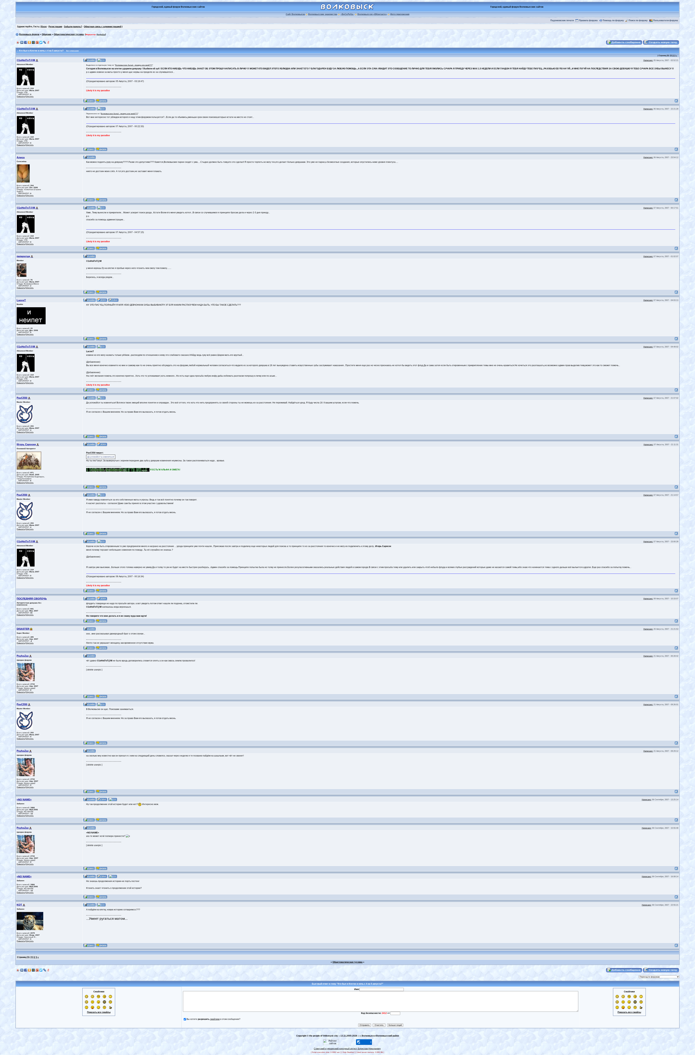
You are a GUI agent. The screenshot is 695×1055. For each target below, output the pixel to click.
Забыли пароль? (73, 26)
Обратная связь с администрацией (102, 26)
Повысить (21, 96)
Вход (44, 26)
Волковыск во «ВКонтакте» (372, 14)
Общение (46, 34)
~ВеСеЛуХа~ (347, 14)
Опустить (29, 96)
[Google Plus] (37, 42)
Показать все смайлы (99, 1012)
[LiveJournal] (45, 42)
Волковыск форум (29, 34)
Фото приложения (399, 14)
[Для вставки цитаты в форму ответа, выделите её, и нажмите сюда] (102, 100)
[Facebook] (26, 42)
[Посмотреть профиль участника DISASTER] (89, 629)
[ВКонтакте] (22, 42)
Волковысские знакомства (322, 14)
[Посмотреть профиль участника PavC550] (89, 398)
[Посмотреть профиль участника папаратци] (89, 256)
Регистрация (55, 26)
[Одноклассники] (29, 42)
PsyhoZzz (101, 34)
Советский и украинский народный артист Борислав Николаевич (347, 1048)
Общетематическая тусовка (69, 34)
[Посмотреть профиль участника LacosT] (89, 300)
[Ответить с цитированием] (89, 100)
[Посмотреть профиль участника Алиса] (89, 157)
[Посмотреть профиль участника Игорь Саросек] (89, 444)
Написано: (648, 60)
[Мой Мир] (33, 42)
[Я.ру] (48, 42)
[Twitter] (41, 42)
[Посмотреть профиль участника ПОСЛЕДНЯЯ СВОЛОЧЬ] (89, 598)
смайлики (215, 1019)
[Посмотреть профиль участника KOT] (89, 904)
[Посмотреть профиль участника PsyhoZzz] (89, 656)
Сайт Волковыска (295, 14)
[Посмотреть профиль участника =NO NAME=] (89, 799)
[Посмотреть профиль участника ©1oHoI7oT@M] (89, 60)
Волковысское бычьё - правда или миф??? (133, 65)
